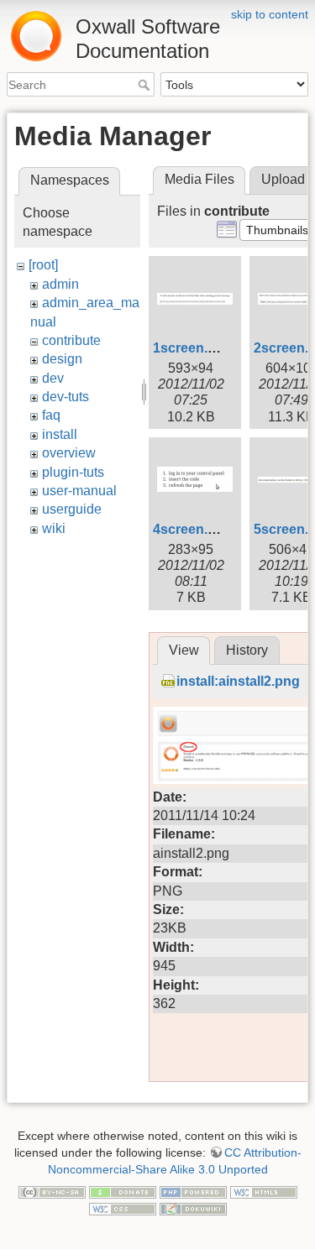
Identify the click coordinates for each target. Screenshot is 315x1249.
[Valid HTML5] (263, 1191)
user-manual (79, 490)
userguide (72, 509)
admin (60, 284)
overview (69, 453)
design (62, 359)
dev (53, 378)
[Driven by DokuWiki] (193, 1208)
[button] (277, 230)
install (59, 434)
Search (146, 85)
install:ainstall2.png (238, 681)
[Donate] (122, 1191)
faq (51, 415)
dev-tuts (65, 396)
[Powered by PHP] (193, 1191)
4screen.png (193, 529)
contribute (71, 340)
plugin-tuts (73, 472)
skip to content (269, 14)
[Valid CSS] (122, 1208)
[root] (43, 265)
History (247, 650)
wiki (54, 528)
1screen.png (193, 348)
